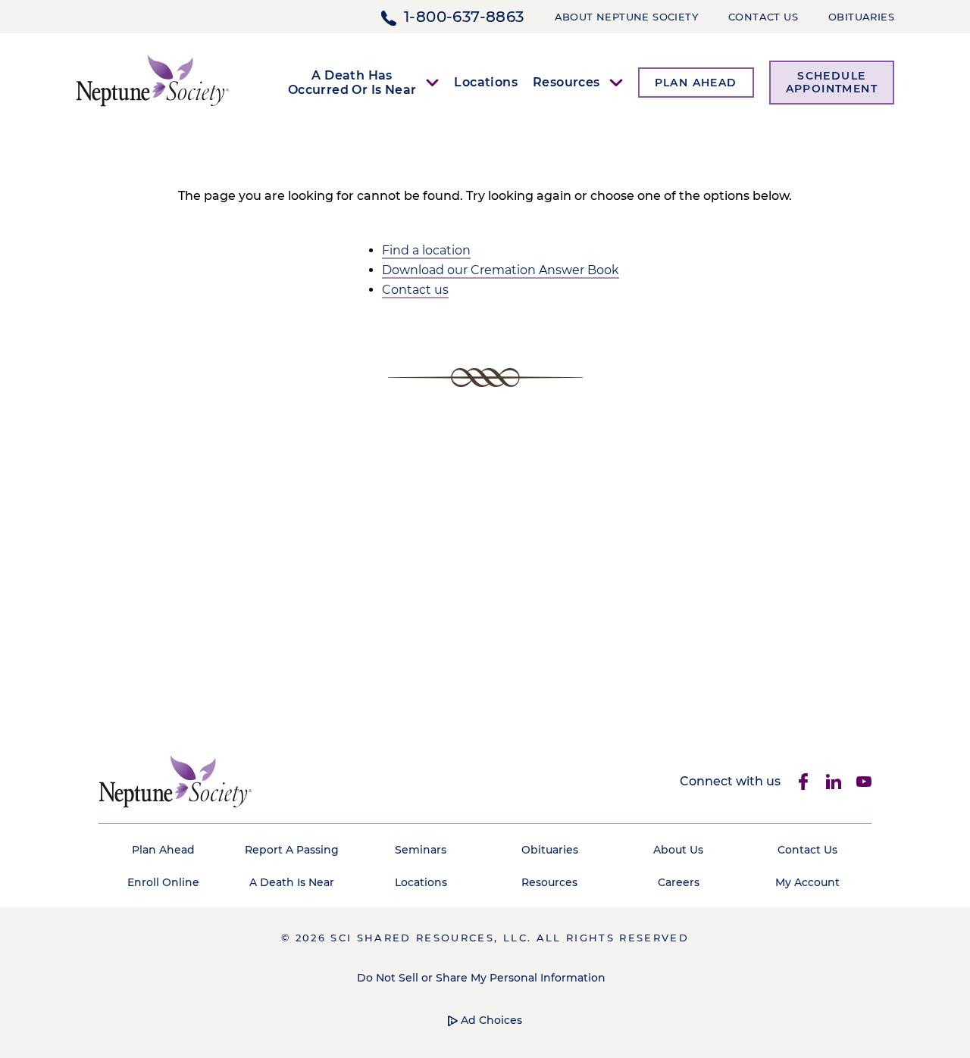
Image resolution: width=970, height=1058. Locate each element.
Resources (549, 882)
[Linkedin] (833, 781)
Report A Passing (292, 850)
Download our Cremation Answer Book (500, 270)
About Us (678, 850)
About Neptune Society (626, 17)
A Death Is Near (291, 882)
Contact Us (763, 17)
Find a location (426, 250)
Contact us (415, 289)
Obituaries (861, 17)
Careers (678, 882)
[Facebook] (803, 781)
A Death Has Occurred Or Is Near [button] (352, 82)
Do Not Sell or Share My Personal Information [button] (481, 978)
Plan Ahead (163, 850)
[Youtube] (863, 781)
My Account (807, 882)
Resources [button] (566, 82)
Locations (486, 82)
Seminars (420, 850)
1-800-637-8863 (464, 17)
